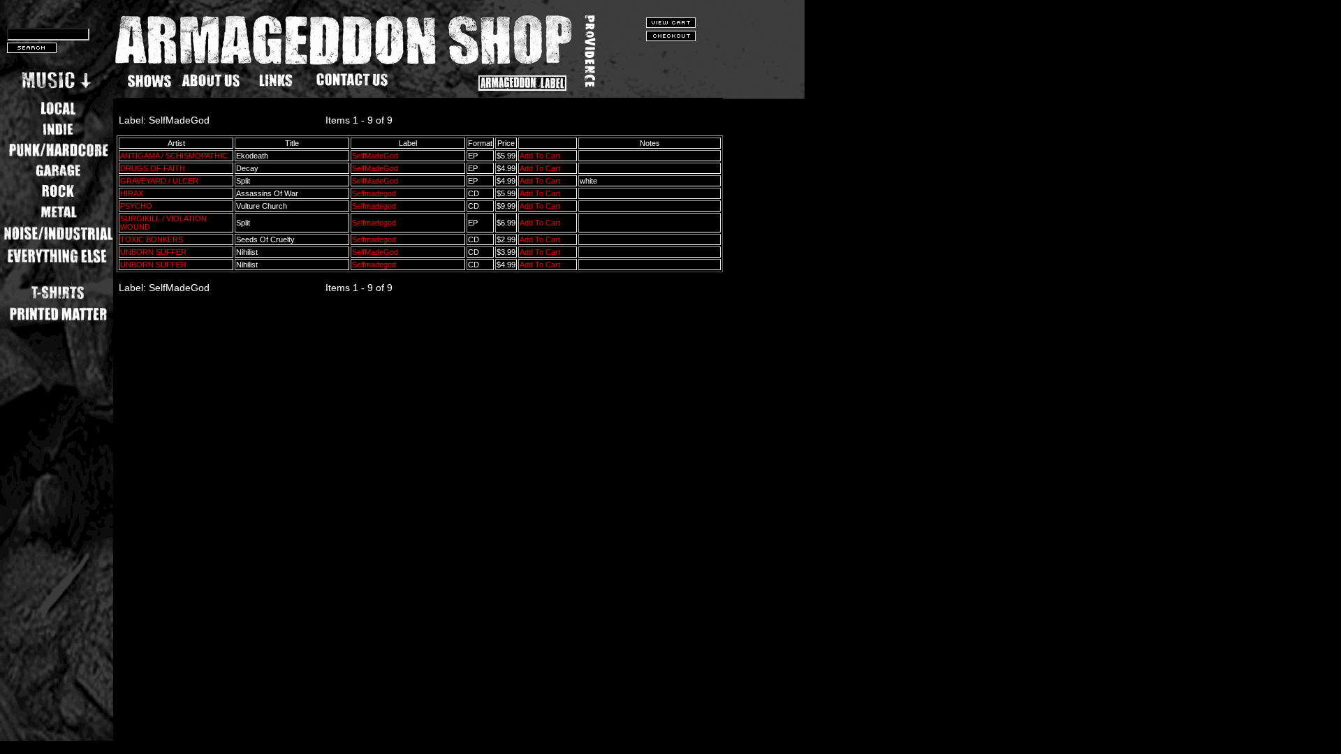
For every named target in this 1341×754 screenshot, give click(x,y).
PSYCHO (136, 206)
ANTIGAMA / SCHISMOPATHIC (174, 155)
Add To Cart (540, 155)
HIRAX (131, 193)
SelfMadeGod (375, 155)
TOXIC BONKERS (151, 239)
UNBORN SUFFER (153, 252)
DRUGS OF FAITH (152, 168)
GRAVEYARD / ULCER (159, 181)
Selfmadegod (374, 193)
